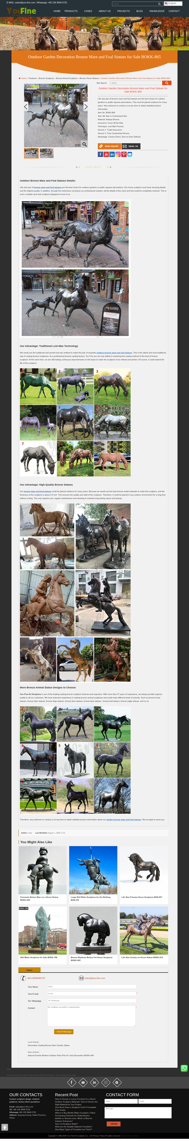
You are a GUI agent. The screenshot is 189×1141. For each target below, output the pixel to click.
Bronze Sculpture (46, 78)
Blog (139, 11)
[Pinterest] (124, 154)
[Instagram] (118, 154)
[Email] (129, 154)
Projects (123, 11)
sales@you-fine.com (95, 978)
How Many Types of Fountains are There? (73, 1129)
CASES (88, 11)
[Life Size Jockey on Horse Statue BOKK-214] (144, 931)
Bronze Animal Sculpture (66, 78)
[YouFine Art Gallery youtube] (9, 1122)
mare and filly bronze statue (65, 1075)
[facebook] (100, 154)
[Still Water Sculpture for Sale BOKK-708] (43, 931)
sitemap (123, 1136)
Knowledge (157, 11)
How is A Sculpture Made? (66, 1124)
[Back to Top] (5, 1128)
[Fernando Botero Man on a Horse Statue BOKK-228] (43, 870)
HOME (57, 11)
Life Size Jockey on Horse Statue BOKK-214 (142, 957)
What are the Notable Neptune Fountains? (73, 1127)
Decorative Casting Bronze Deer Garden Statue (49, 1045)
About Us (105, 11)
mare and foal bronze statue (17, 1075)
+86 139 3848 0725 (21, 1109)
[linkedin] (112, 154)
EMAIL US (133, 146)
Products (71, 11)
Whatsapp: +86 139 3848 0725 (52, 2)
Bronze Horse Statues (89, 78)
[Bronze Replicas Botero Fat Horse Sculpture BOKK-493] (93, 931)
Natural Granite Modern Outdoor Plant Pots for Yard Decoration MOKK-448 (61, 1055)
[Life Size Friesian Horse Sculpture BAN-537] (144, 870)
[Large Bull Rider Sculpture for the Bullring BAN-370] (93, 870)
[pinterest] (117, 1082)
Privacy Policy (133, 1136)
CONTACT (174, 11)
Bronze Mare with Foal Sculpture (41, 1075)
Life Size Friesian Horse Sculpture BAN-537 (141, 897)
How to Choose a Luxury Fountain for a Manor (75, 1099)
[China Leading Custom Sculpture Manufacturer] (21, 12)
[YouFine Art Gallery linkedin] (10, 1122)
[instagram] (105, 1082)
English (172, 3)
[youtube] (106, 154)
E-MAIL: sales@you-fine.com (21, 2)
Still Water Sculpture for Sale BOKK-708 (38, 957)
